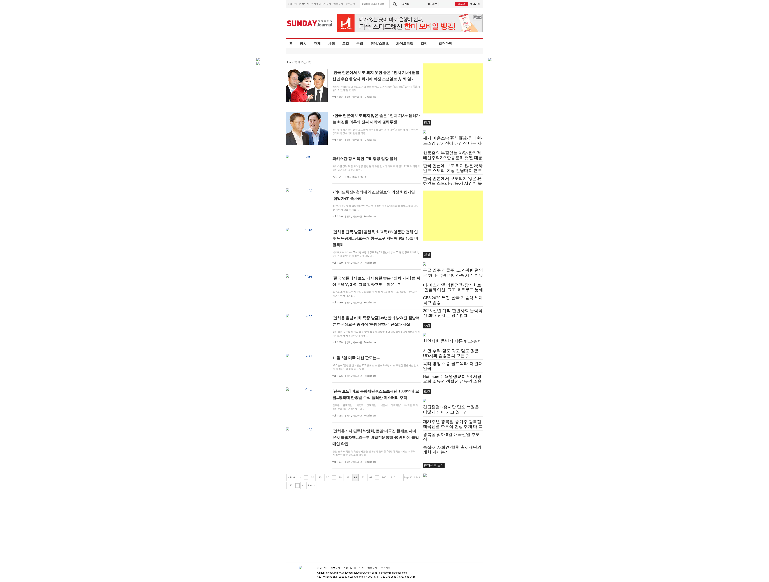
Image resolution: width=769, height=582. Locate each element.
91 (363, 477)
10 (312, 477)
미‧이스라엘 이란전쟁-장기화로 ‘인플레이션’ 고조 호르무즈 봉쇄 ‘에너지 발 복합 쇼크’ (453, 290)
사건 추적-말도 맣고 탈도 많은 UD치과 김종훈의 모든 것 (451, 353)
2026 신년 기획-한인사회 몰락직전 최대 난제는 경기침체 (452, 313)
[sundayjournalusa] (309, 23)
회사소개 (292, 4)
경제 (317, 43)
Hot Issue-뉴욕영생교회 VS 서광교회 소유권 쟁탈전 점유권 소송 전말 (452, 381)
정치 (303, 43)
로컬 (345, 43)
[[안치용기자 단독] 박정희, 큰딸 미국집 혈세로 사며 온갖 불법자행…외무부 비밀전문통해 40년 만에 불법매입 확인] (307, 429)
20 (320, 477)
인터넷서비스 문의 (321, 4)
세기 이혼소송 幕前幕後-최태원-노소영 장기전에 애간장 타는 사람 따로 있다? (452, 143)
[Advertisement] (453, 88)
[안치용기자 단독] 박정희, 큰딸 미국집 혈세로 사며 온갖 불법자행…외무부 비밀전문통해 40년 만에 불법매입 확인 (375, 437)
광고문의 (304, 4)
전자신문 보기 (434, 465)
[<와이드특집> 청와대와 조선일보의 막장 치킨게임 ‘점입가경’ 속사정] (307, 190)
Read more (370, 97)
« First (291, 477)
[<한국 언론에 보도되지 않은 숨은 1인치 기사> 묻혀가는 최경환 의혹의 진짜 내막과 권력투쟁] (307, 128)
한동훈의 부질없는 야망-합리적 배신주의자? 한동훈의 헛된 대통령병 (452, 158)
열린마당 (445, 43)
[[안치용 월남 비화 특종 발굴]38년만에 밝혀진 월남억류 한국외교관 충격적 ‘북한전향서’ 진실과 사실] (307, 316)
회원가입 (475, 4)
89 (347, 477)
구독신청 (350, 4)
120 (290, 485)
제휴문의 (338, 4)
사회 (331, 43)
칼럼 (424, 43)
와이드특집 (404, 43)
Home (289, 62)
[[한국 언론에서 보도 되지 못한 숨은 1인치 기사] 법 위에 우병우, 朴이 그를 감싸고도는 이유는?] (307, 276)
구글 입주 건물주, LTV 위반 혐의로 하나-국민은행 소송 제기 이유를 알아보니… (453, 275)
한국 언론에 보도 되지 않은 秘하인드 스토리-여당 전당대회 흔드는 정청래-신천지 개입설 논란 (453, 170)
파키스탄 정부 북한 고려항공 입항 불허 (364, 158)
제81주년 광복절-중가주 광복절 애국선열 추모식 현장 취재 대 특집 (453, 426)
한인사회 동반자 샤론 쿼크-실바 (452, 341)
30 (327, 477)
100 (384, 477)
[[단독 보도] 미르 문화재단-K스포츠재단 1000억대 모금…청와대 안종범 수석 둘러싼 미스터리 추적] (307, 389)
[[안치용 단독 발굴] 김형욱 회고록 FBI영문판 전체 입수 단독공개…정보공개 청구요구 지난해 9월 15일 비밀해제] (307, 230)
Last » (311, 485)
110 (393, 477)
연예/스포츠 (379, 43)
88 (340, 477)
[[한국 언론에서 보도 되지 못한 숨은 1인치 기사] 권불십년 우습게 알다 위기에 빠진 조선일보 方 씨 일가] (307, 85)
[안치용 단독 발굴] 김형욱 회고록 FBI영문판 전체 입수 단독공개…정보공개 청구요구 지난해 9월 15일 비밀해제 (375, 238)
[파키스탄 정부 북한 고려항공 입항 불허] (307, 157)
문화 (359, 43)
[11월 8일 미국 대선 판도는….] (307, 356)
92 (370, 477)
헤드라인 (357, 97)
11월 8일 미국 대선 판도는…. (356, 357)
